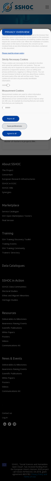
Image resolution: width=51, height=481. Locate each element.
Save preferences (14, 126)
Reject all (10, 118)
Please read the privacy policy (13, 53)
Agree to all (11, 133)
